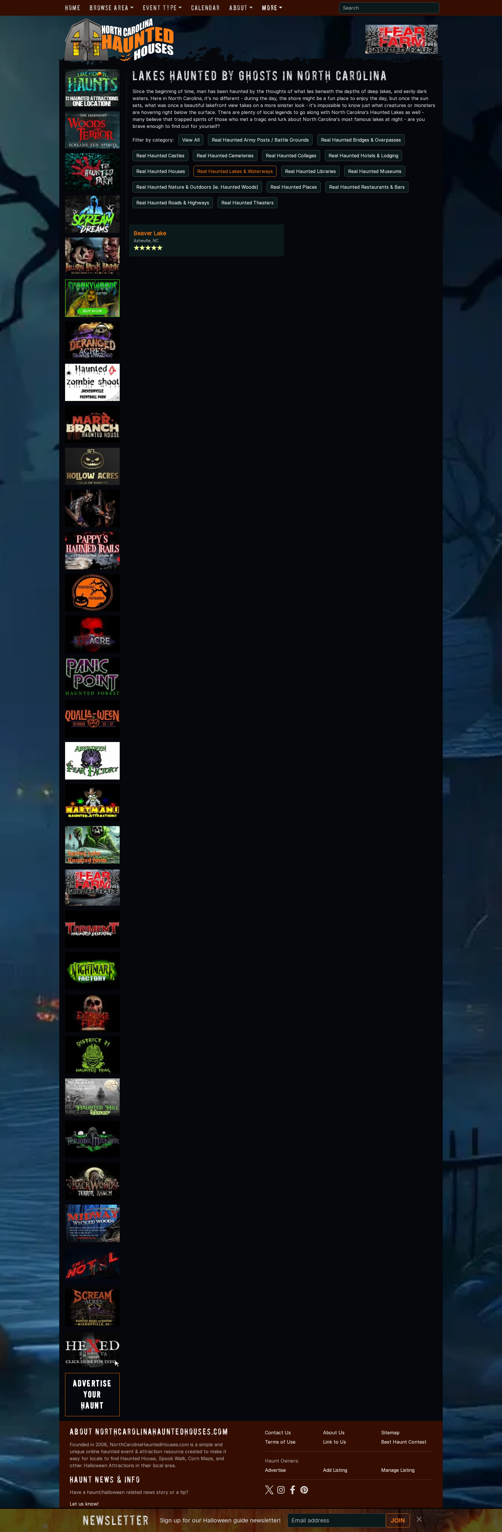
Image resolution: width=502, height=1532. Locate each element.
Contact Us (278, 1432)
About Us (334, 1432)
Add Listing (335, 1470)
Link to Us (334, 1442)
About (238, 8)
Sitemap (390, 1432)
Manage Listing (398, 1470)
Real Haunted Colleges (291, 155)
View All (191, 140)
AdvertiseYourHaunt (92, 1394)
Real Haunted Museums (374, 171)
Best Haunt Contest (403, 1442)
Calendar (205, 8)
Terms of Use (280, 1442)
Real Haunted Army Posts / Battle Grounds (260, 140)
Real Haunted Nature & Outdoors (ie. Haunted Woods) (197, 187)
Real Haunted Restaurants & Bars (367, 187)
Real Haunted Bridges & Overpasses (361, 140)
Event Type (160, 8)
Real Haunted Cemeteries (225, 155)
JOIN (398, 1520)
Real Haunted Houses (160, 171)
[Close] (419, 1519)
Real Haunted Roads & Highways (172, 203)
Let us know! (84, 1504)
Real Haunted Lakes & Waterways (235, 171)
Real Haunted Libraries (310, 171)
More (269, 8)
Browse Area (108, 8)
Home (72, 8)
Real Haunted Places (293, 187)
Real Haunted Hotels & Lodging (363, 155)
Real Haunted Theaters (247, 203)
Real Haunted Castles (160, 155)
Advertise (275, 1470)
